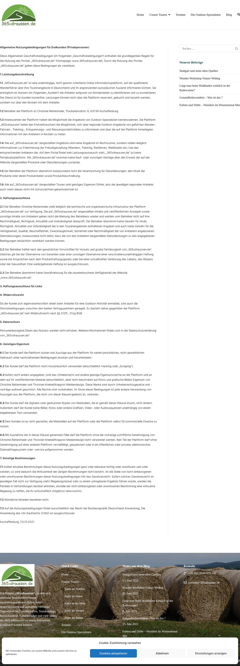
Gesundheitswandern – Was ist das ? (201, 97)
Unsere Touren (158, 14)
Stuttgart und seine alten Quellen (198, 70)
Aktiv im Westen (74, 610)
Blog (229, 14)
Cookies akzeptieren (113, 653)
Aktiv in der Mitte (75, 603)
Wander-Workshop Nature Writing (199, 78)
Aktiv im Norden (74, 589)
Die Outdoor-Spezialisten (206, 14)
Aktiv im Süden (73, 617)
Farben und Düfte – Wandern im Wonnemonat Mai (209, 105)
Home (140, 14)
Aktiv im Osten (73, 596)
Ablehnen (162, 653)
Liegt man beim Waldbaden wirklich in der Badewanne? (204, 88)
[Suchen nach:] (209, 48)
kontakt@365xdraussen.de (204, 582)
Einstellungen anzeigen (211, 653)
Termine (180, 14)
